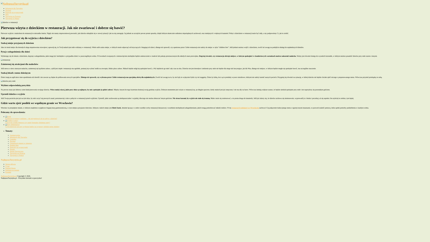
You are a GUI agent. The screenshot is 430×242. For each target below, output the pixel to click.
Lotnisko (13, 139)
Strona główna (10, 164)
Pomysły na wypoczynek (14, 12)
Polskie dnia (14, 145)
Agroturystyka (15, 135)
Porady (12, 149)
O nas (7, 166)
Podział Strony (10, 168)
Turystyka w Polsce (12, 18)
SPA (7, 14)
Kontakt (8, 172)
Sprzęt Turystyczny (17, 151)
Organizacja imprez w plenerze (21, 143)
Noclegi (8, 10)
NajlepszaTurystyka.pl (9, 176)
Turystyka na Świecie (13, 16)
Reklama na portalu (12, 170)
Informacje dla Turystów (14, 8)
